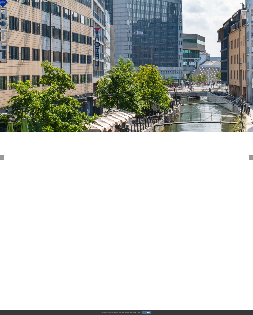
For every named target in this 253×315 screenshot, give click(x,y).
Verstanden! (147, 312)
